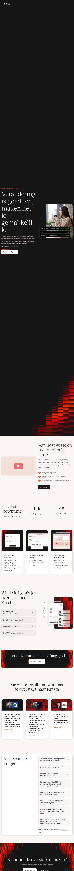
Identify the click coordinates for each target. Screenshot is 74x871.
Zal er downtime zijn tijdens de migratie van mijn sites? (52, 760)
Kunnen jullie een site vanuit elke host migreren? (51, 802)
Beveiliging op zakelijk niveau (15, 620)
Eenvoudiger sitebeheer (13, 626)
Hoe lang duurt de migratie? (51, 767)
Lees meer (8, 729)
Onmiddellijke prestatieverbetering (11, 612)
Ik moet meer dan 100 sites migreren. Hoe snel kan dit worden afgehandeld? (51, 784)
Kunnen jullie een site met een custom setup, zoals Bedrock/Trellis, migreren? (52, 821)
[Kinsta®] (6, 3)
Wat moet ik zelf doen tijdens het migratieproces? (52, 793)
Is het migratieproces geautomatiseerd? (49, 774)
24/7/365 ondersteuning (13, 633)
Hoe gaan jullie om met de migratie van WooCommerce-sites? (52, 811)
